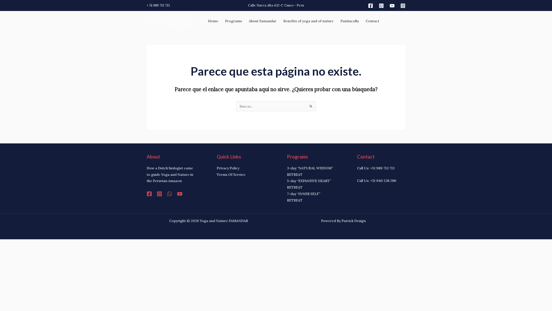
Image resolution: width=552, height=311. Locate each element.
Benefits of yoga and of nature (308, 21)
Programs (233, 21)
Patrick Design (354, 221)
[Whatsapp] (381, 5)
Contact (372, 21)
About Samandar (262, 21)
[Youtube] (392, 5)
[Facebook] (370, 5)
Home (213, 21)
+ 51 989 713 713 (158, 5)
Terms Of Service (231, 174)
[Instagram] (402, 5)
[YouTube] (179, 194)
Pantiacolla (349, 21)
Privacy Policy (228, 168)
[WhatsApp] (169, 194)
